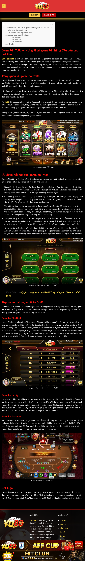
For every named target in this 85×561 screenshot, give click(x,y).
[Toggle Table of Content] (49, 25)
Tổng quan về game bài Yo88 (17, 30)
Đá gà (62, 536)
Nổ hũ (62, 532)
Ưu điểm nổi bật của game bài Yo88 (20, 33)
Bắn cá (63, 524)
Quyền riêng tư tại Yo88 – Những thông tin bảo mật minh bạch (43, 294)
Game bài (64, 520)
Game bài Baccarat (16, 42)
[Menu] (3, 6)
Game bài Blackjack (16, 38)
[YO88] (42, 6)
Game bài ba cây (16, 40)
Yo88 (7, 102)
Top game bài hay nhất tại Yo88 (18, 35)
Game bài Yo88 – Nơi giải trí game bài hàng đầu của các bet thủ (28, 28)
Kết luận (11, 44)
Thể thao (64, 528)
